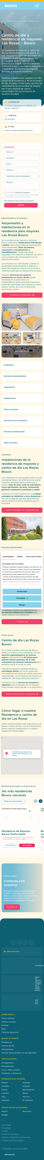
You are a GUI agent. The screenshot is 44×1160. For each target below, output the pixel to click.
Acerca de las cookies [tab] (34, 556)
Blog (4, 1020)
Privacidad (6, 1120)
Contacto (20, 621)
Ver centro (27, 845)
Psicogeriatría (7, 1054)
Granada (26, 1078)
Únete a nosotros (9, 1013)
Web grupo (13, 951)
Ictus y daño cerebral (11, 1061)
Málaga (5, 1107)
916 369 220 (10, 845)
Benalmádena (28, 1081)
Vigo (4, 1088)
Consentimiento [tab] (8, 556)
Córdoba (5, 1078)
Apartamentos (8, 1041)
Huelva (4, 1081)
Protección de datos (10, 1126)
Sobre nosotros (8, 1010)
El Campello (28, 1092)
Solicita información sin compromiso (20, 510)
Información (10, 1154)
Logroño (5, 1085)
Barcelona (27, 1103)
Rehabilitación (8, 1058)
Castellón (6, 1092)
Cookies (5, 1123)
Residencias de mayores (17, 21)
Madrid (31, 21)
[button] (22, 753)
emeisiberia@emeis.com (14, 961)
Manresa (26, 1088)
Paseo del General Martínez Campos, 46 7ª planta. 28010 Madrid (38, 975)
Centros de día (8, 1038)
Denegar (22, 605)
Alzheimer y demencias (11, 1065)
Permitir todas (22, 591)
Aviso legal (6, 1117)
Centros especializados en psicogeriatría (19, 1045)
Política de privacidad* (22, 192)
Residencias (7, 1034)
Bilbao (25, 1085)
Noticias (5, 1017)
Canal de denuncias (10, 1024)
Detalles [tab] (20, 556)
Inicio (4, 21)
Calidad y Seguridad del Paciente (16, 1129)
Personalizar (20, 598)
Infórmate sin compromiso (20, 295)
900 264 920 (36, 993)
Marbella (26, 1074)
